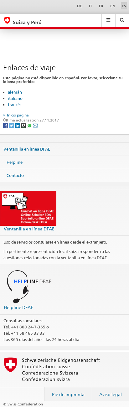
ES (124, 5)
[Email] (35, 125)
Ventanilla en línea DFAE (26, 149)
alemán (15, 92)
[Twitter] (12, 125)
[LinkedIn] (18, 125)
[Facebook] (6, 125)
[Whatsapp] (30, 125)
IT (90, 5)
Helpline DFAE (18, 307)
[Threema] (24, 125)
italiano (15, 98)
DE (79, 5)
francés (14, 104)
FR (101, 5)
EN (112, 5)
